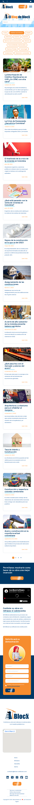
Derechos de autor (14, 795)
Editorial (8, 37)
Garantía (17, 764)
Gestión (25, 37)
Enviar (10, 690)
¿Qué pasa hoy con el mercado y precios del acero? (14, 366)
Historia (27, 41)
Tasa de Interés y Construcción (12, 451)
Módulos (17, 761)
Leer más (24, 97)
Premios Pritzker (12, 49)
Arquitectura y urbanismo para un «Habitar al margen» (16, 408)
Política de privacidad (15, 792)
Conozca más (17, 578)
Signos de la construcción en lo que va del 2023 (16, 241)
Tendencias (8, 53)
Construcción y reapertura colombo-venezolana (16, 490)
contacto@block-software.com (17, 771)
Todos (5, 32)
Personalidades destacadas (17, 45)
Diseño (28, 32)
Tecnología (23, 49)
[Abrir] (30, 7)
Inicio (15, 758)
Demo (16, 767)
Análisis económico (17, 32)
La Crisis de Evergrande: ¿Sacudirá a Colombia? (15, 122)
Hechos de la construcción (13, 41)
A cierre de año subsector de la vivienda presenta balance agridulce (16, 324)
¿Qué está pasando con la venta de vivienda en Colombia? (16, 202)
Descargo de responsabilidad (17, 793)
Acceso (22, 6)
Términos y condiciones (15, 790)
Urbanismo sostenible (22, 53)
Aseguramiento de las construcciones (14, 283)
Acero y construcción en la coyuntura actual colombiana (16, 533)
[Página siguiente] (21, 558)
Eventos (17, 37)
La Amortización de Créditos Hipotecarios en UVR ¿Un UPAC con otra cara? (16, 78)
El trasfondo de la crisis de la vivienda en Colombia (16, 160)
